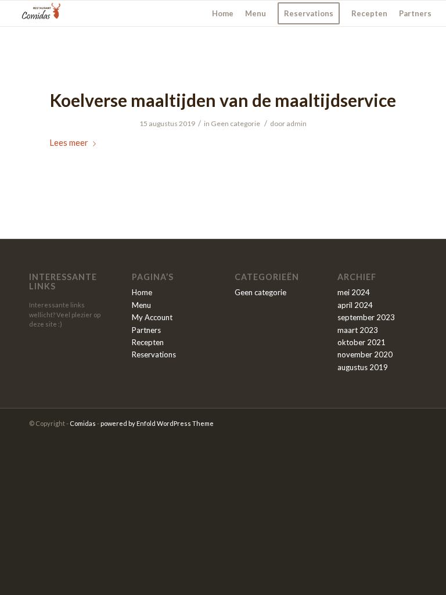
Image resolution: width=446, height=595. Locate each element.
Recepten (148, 342)
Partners (146, 330)
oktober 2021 (361, 342)
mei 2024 (353, 292)
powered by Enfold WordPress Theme (157, 423)
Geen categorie (235, 123)
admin (296, 123)
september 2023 (366, 317)
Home (142, 292)
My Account (152, 317)
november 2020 (365, 354)
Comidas (83, 423)
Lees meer (68, 142)
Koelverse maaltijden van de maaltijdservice (223, 99)
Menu (141, 305)
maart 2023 (357, 330)
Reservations (154, 354)
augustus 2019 (362, 367)
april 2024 (355, 305)
